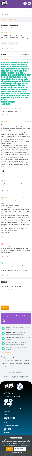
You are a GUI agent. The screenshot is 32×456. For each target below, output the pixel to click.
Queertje (6, 59)
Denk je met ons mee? (10, 423)
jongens (12, 363)
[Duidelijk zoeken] (29, 14)
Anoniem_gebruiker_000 (13, 342)
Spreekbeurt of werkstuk (11, 426)
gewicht (11, 44)
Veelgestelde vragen (10, 420)
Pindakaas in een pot (10, 181)
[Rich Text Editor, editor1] (16, 296)
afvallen (4, 44)
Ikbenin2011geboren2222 (13, 332)
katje (7, 347)
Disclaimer (7, 412)
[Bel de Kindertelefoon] (25, 3)
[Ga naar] (2, 14)
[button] (28, 10)
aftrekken (5, 363)
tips (17, 44)
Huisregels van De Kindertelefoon (13, 409)
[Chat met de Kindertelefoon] (29, 3)
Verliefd (26, 363)
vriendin (4, 367)
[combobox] (16, 14)
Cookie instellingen (22, 376)
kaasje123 (8, 337)
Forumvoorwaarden (10, 376)
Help (12, 360)
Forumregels (7, 406)
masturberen (19, 360)
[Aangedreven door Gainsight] (16, 373)
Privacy (6, 414)
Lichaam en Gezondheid (9, 19)
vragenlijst (19, 363)
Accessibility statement (16, 378)
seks (7, 360)
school (27, 360)
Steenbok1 (9, 327)
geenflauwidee (8, 244)
